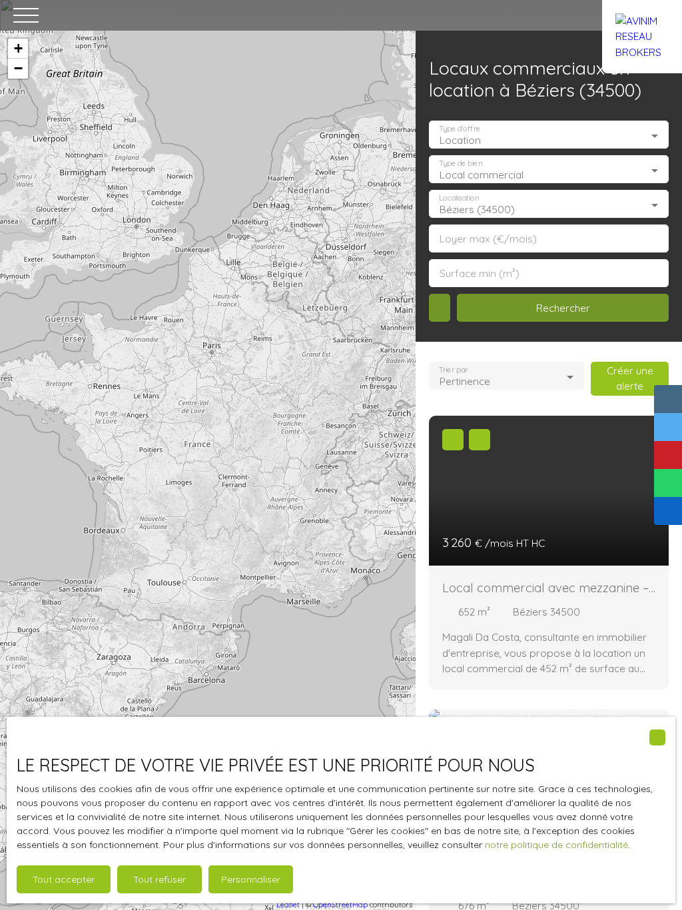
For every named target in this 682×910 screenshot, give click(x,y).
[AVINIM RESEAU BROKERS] (642, 15)
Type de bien (460, 163)
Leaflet (288, 904)
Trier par (453, 370)
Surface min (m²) (479, 273)
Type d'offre (459, 129)
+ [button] (18, 48)
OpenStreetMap (340, 904)
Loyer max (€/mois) (488, 238)
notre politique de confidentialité (556, 845)
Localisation (459, 198)
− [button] (18, 68)
